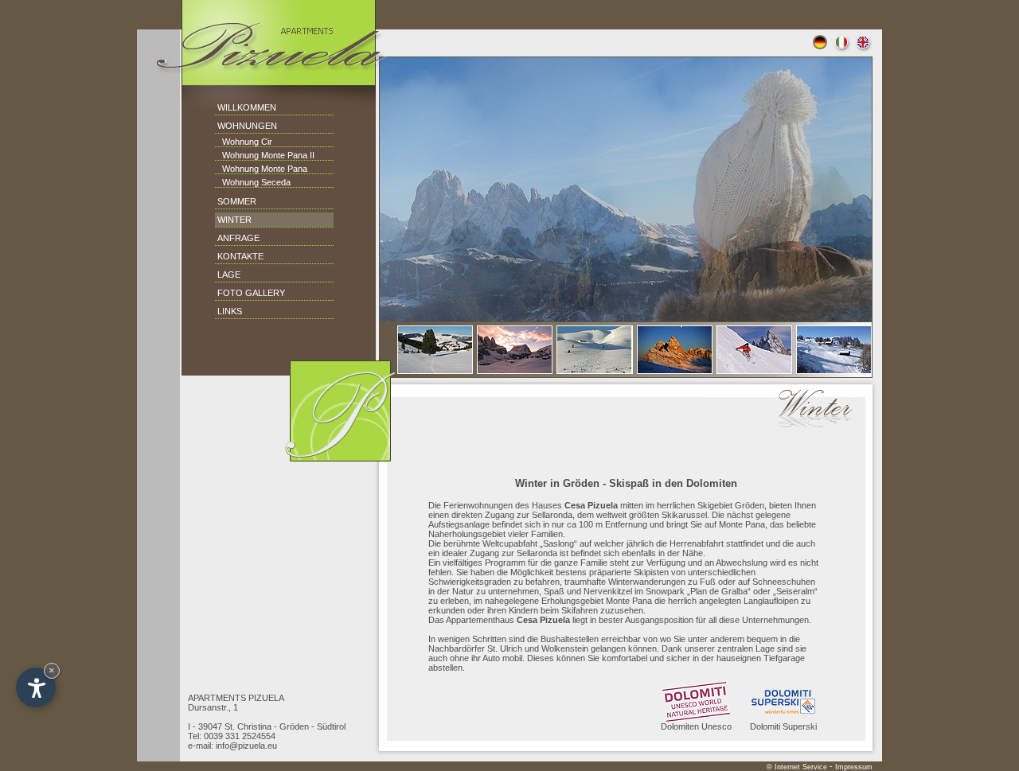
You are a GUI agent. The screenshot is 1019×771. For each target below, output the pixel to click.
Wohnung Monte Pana (261, 168)
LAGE (228, 274)
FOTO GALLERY (251, 293)
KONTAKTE (240, 256)
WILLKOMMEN (246, 107)
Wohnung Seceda (253, 182)
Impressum (854, 767)
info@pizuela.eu (246, 745)
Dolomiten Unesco (696, 726)
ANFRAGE (238, 238)
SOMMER (236, 201)
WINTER (234, 219)
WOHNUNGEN (247, 125)
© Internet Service (797, 767)
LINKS (229, 311)
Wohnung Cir (243, 141)
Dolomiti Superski (783, 726)
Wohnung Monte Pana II (264, 155)
